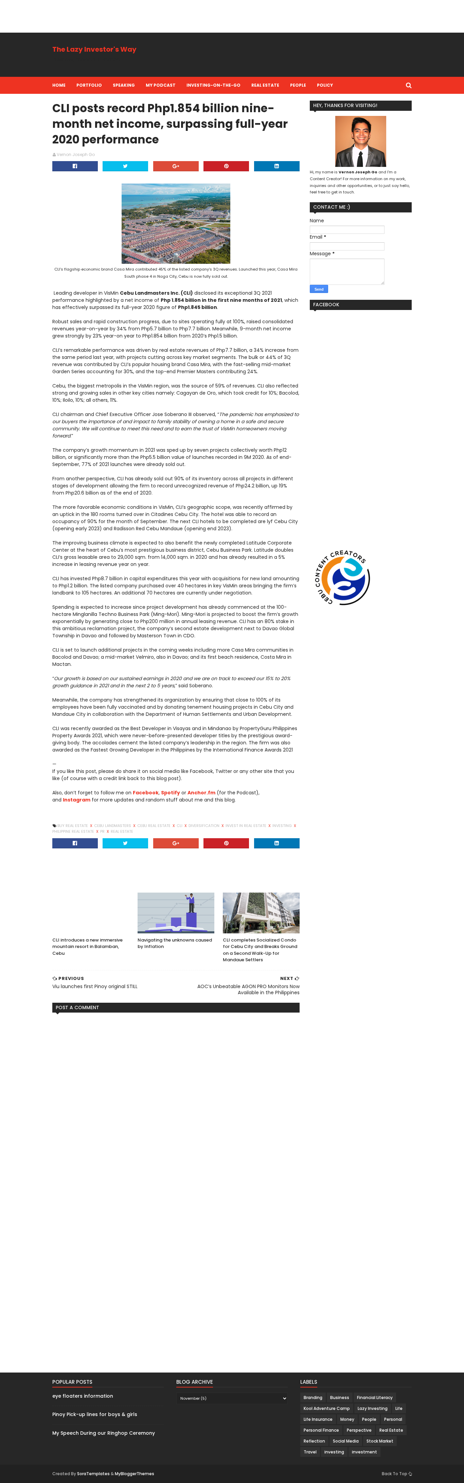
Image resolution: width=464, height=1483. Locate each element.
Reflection (314, 1441)
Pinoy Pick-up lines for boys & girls (94, 1414)
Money (347, 1419)
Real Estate (265, 85)
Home (59, 85)
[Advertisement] (123, 15)
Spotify (170, 792)
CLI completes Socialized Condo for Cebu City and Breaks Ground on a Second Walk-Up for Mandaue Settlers (260, 950)
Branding (313, 1397)
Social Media (346, 1441)
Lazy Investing (373, 1408)
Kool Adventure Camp (327, 1408)
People (298, 85)
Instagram (76, 799)
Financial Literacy (375, 1397)
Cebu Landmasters (113, 825)
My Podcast (161, 85)
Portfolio (89, 85)
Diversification (204, 825)
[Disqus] (176, 1103)
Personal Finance (321, 1430)
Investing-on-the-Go (213, 85)
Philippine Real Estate (73, 831)
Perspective (359, 1430)
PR (103, 831)
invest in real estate (246, 825)
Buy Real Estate (73, 825)
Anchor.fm (201, 792)
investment (364, 1452)
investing (282, 825)
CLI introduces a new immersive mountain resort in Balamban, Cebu (87, 946)
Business (339, 1397)
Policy (325, 85)
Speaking (124, 85)
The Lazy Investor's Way (94, 49)
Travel (310, 1452)
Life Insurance (318, 1419)
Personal (393, 1419)
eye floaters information (82, 1396)
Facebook (146, 792)
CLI (180, 825)
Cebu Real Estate (154, 825)
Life (399, 1408)
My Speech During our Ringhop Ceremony (103, 1433)
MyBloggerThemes (134, 1474)
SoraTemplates (93, 1474)
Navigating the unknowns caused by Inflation (175, 943)
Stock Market (380, 1441)
